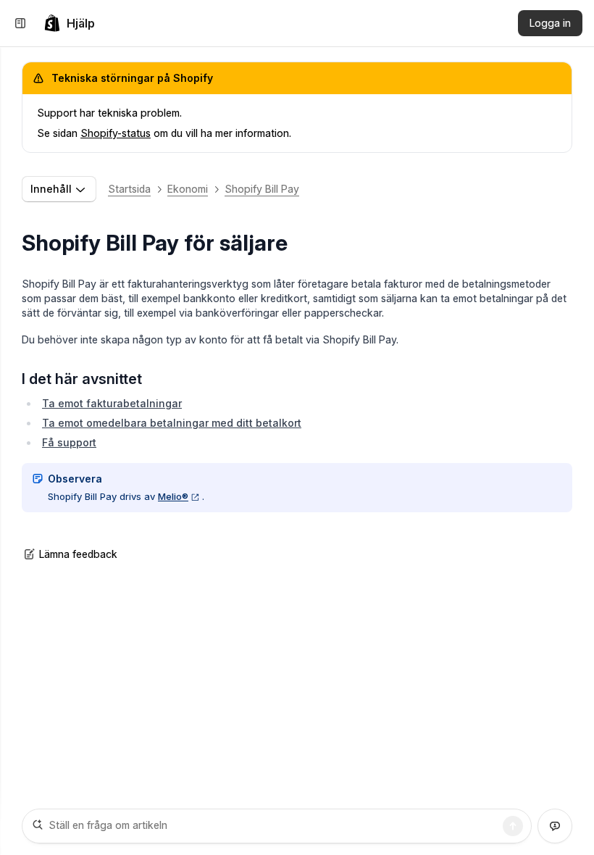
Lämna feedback (78, 554)
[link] (69, 23)
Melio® (173, 496)
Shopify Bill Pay (262, 189)
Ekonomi (187, 189)
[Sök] (513, 826)
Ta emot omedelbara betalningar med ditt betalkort (171, 423)
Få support (69, 442)
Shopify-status (115, 133)
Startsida (129, 189)
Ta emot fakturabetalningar (112, 403)
